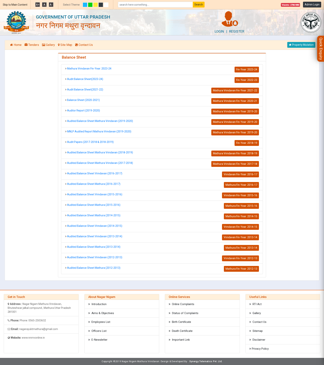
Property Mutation (303, 44)
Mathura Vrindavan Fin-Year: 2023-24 (89, 68)
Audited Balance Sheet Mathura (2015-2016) (93, 204)
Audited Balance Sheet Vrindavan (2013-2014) (94, 236)
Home (18, 45)
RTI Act (257, 304)
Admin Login (312, 4)
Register (236, 31)
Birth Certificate (181, 322)
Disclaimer (258, 339)
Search (198, 4)
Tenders (33, 45)
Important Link (180, 339)
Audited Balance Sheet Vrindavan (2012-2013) (94, 257)
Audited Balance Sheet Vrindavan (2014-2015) (94, 225)
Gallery (50, 45)
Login (219, 31)
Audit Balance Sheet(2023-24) (85, 79)
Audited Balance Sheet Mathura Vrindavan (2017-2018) (100, 162)
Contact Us (86, 45)
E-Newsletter (99, 339)
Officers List (98, 331)
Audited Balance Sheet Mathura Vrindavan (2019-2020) (100, 120)
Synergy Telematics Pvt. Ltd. (206, 361)
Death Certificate (182, 331)
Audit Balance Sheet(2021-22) (85, 89)
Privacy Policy (260, 348)
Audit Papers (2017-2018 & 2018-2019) (90, 141)
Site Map (66, 45)
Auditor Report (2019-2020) (83, 110)
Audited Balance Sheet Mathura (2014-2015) (93, 215)
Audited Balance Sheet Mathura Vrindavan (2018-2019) (100, 152)
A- (51, 4)
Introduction (98, 304)
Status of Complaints (184, 313)
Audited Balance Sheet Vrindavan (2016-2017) (94, 173)
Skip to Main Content (15, 4)
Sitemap (257, 331)
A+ (37, 4)
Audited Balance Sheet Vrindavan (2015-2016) (94, 194)
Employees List (100, 322)
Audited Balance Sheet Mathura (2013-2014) (93, 246)
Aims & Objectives (102, 313)
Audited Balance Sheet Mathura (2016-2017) (93, 183)
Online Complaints (182, 304)
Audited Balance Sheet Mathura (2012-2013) (93, 267)
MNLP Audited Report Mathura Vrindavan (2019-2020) (99, 131)
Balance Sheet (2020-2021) (83, 100)
